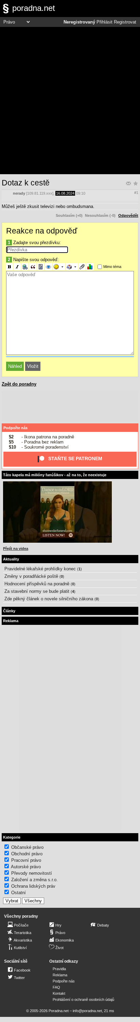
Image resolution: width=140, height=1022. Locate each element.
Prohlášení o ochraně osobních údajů (83, 999)
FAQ (56, 987)
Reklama (60, 975)
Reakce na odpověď (41, 230)
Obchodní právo (26, 853)
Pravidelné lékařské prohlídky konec (40, 568)
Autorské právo (26, 866)
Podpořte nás (15, 428)
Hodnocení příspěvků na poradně (36, 583)
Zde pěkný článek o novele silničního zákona (48, 598)
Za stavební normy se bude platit (36, 591)
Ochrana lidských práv (33, 886)
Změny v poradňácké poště (31, 576)
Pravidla (59, 969)
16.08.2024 (65, 193)
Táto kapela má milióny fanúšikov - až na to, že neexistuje (54, 475)
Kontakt (59, 993)
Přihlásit (104, 22)
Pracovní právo (26, 860)
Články (9, 611)
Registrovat (125, 22)
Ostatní (18, 892)
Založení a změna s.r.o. (34, 879)
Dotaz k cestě (26, 182)
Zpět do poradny (19, 384)
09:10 (80, 193)
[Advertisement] (70, 100)
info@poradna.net (87, 1011)
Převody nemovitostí (31, 873)
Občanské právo (27, 847)
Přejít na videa (15, 548)
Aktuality (11, 559)
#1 (136, 193)
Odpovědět (128, 215)
